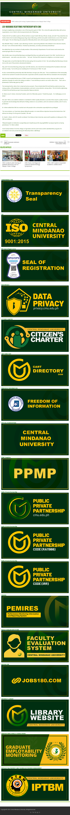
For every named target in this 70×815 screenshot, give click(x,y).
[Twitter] (34, 812)
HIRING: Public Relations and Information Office (57, 142)
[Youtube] (37, 812)
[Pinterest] (35, 812)
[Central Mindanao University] (35, 9)
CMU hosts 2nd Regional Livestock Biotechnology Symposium (32, 164)
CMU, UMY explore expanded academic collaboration (56, 163)
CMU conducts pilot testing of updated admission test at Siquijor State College (30, 21)
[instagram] (39, 812)
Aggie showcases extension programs (11, 142)
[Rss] (30, 812)
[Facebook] (32, 812)
